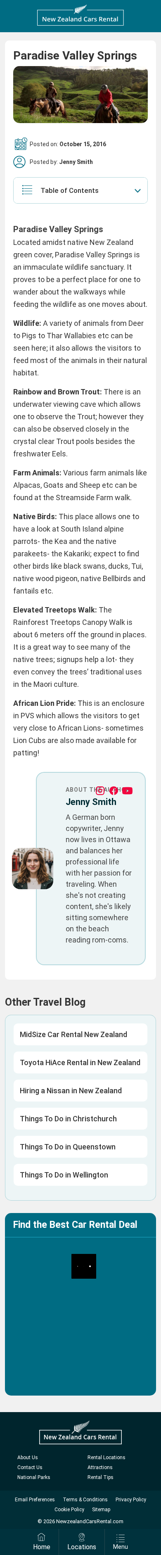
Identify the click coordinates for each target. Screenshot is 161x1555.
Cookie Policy (69, 1509)
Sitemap (101, 1509)
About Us (27, 1457)
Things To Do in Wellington (64, 1174)
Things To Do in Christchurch (68, 1118)
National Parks (33, 1477)
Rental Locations (106, 1457)
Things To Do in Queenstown (68, 1146)
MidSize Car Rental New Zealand (73, 1034)
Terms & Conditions (85, 1500)
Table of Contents (69, 190)
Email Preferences (35, 1500)
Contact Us (30, 1467)
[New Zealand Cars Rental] (80, 15)
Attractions (100, 1467)
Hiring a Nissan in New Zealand (71, 1090)
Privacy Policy (131, 1500)
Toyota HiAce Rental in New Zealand (80, 1062)
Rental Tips (101, 1477)
